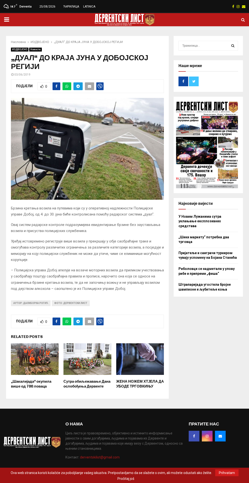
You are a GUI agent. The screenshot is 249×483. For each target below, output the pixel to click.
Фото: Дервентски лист (70, 303)
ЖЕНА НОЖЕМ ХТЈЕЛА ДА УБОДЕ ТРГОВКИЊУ (140, 383)
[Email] (220, 436)
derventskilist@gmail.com (100, 457)
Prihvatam (227, 473)
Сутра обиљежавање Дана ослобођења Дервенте (86, 383)
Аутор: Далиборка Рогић (30, 303)
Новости (35, 49)
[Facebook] (194, 436)
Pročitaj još (125, 478)
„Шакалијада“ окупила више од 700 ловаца (31, 383)
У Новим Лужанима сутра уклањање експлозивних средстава (199, 221)
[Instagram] (207, 436)
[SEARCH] (233, 46)
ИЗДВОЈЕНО (19, 49)
